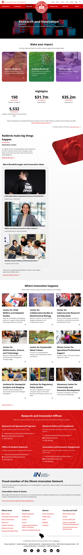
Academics (17, 6)
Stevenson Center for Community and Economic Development (68, 387)
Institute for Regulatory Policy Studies (41, 386)
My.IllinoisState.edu (28, 514)
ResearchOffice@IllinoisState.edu (14, 436)
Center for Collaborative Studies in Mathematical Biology (41, 313)
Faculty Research (13, 69)
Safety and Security (7, 528)
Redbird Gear (46, 516)
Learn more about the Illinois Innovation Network (17, 501)
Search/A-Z (5, 522)
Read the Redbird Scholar (10, 275)
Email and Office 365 (69, 519)
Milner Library (6, 514)
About (77, 6)
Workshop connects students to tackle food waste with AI (21, 260)
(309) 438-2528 (8, 438)
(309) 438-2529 (48, 440)
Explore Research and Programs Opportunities (18, 433)
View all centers (6, 405)
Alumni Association (48, 514)
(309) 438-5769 (48, 461)
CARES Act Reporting (53, 546)
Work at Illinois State (69, 514)
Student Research (40, 69)
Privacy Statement (9, 544)
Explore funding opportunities (40, 123)
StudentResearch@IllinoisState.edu (14, 457)
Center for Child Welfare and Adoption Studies (13, 313)
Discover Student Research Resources (16, 454)
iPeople (65, 516)
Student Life (54, 6)
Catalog (24, 519)
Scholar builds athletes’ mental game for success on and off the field (24, 196)
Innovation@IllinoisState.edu (53, 459)
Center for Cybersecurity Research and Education (68, 313)
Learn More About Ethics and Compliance (57, 435)
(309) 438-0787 (8, 459)
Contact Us (56, 541)
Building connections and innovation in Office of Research (21, 228)
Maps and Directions (8, 519)
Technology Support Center (10, 516)
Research (29, 6)
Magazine (45, 522)
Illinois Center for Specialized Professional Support (68, 350)
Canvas (24, 522)
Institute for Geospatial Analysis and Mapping (14, 386)
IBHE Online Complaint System (66, 544)
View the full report (74, 127)
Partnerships (65, 69)
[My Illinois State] (76, 2)
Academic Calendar (7, 525)
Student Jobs (26, 516)
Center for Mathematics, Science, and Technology (13, 350)
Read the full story (7, 158)
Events (44, 519)
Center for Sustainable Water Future (41, 348)
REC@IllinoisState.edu (50, 438)
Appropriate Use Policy (49, 544)
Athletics (65, 6)
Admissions (6, 6)
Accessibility (42, 546)
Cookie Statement (22, 544)
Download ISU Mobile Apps (10, 531)
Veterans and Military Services (31, 530)
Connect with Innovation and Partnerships (58, 456)
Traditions (45, 525)
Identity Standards (34, 544)
